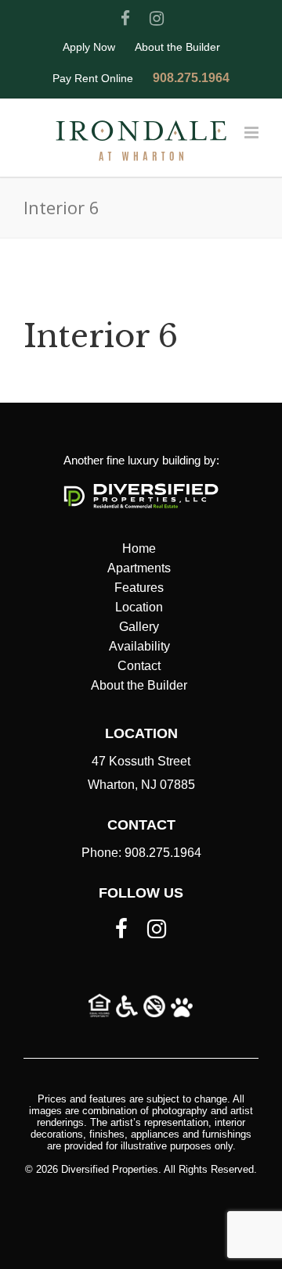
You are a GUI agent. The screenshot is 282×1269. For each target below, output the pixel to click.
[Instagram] (156, 18)
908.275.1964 (191, 78)
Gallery (139, 626)
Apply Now (89, 46)
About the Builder (177, 46)
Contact (139, 665)
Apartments (139, 568)
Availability (139, 646)
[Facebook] (125, 18)
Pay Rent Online (92, 78)
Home (139, 548)
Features (139, 587)
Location (139, 607)
